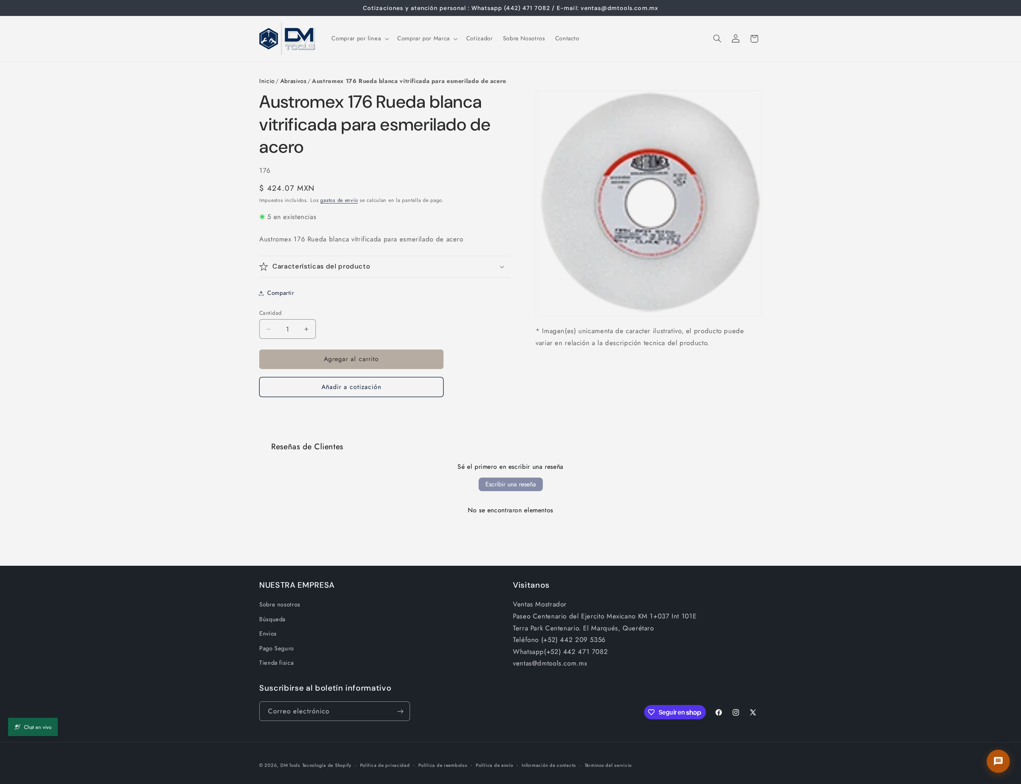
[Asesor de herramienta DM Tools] (998, 761)
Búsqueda (272, 619)
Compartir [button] (280, 292)
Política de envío (494, 765)
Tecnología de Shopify (326, 765)
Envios (268, 633)
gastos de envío (339, 200)
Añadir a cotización (351, 386)
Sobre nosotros (279, 604)
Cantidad (270, 313)
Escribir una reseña (510, 484)
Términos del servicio (608, 765)
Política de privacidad (385, 765)
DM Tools (290, 765)
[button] (359, 38)
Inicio (267, 81)
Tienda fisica (276, 662)
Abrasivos (293, 81)
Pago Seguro (276, 648)
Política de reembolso (442, 765)
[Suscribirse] (400, 711)
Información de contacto (549, 765)
